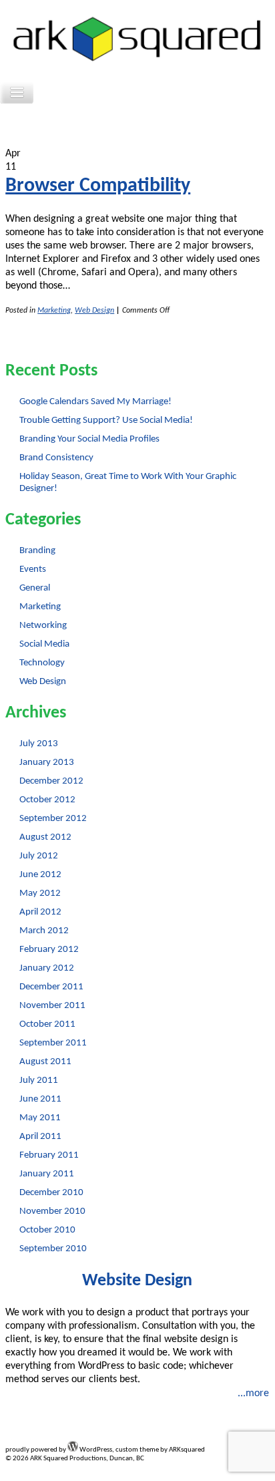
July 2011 (38, 1081)
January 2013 (46, 763)
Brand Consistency (56, 458)
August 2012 (45, 837)
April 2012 (40, 912)
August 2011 (45, 1062)
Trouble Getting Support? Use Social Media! (106, 421)
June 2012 (40, 875)
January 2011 (46, 1174)
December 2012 (51, 781)
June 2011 (40, 1099)
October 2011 (47, 1024)
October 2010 (47, 1230)
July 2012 (38, 856)
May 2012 (40, 893)
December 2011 (51, 987)
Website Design (137, 1281)
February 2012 (49, 950)
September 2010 (53, 1249)
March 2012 (44, 931)
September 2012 (53, 819)
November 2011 (52, 1006)
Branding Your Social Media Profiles (89, 439)
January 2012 (46, 968)
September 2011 (53, 1043)
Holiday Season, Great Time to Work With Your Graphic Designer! (127, 483)
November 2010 (52, 1211)
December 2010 (51, 1193)
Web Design (94, 311)
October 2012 (47, 800)
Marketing (54, 311)
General (34, 588)
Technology (42, 663)
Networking (43, 626)
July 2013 (38, 744)
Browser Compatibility (97, 186)
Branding (37, 551)
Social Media (44, 644)
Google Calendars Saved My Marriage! (95, 402)
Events (32, 569)
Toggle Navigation (16, 92)
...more (253, 1393)
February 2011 (49, 1155)
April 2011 (40, 1137)
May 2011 (40, 1118)
